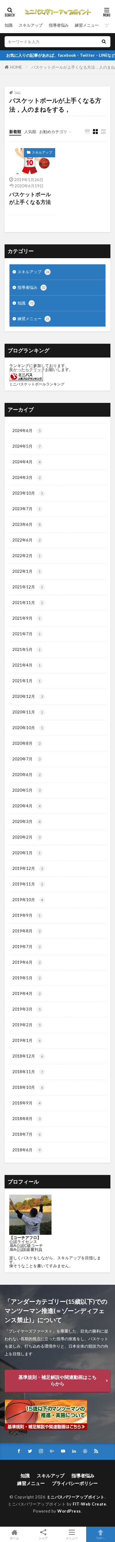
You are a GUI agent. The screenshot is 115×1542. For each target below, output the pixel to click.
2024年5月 (26, 446)
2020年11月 (27, 712)
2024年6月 (26, 430)
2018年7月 (26, 1134)
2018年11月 (27, 1071)
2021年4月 (26, 665)
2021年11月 (27, 602)
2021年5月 (26, 649)
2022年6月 (26, 540)
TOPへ (100, 1538)
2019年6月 (26, 962)
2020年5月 (26, 790)
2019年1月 (26, 1040)
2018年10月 (27, 1087)
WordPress (69, 1511)
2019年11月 (27, 884)
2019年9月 (26, 915)
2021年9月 (26, 618)
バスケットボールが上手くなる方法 (30, 198)
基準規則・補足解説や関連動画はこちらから (57, 1380)
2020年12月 (27, 696)
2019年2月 (26, 1024)
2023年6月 (26, 524)
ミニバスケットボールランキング (36, 384)
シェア (43, 1538)
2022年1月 (26, 571)
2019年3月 (26, 1009)
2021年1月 (26, 680)
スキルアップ (31, 25)
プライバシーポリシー (75, 1483)
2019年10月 (27, 899)
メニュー (72, 1538)
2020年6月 (26, 774)
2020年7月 (26, 758)
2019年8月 (26, 930)
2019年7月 (26, 946)
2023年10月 (27, 493)
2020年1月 (26, 852)
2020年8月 (26, 743)
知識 (9, 25)
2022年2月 (26, 555)
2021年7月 (26, 633)
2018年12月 (27, 1056)
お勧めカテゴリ (53, 131)
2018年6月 (26, 1149)
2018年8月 (26, 1118)
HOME (16, 67)
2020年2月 (26, 837)
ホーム (14, 1538)
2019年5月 (26, 977)
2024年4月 (26, 461)
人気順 (30, 131)
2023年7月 (26, 508)
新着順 (15, 131)
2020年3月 (26, 821)
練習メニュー (87, 25)
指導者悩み (59, 25)
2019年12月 (27, 868)
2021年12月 (27, 586)
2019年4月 (26, 993)
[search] (103, 41)
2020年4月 (26, 805)
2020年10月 (27, 727)
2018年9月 (26, 1102)
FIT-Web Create (89, 1504)
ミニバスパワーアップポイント (76, 1496)
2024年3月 (26, 477)
